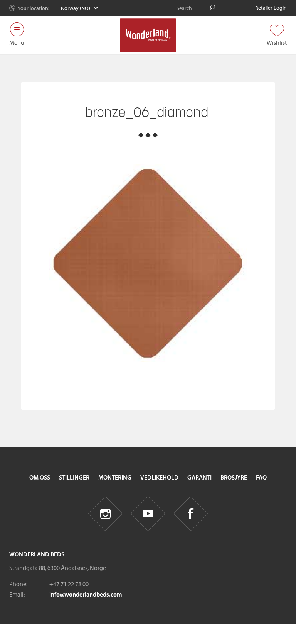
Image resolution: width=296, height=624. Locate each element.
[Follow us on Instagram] (105, 513)
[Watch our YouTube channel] (148, 513)
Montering (114, 477)
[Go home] (148, 35)
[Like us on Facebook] (191, 513)
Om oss (39, 477)
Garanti (199, 477)
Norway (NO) (75, 8)
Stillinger (74, 477)
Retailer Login (271, 7)
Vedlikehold (159, 477)
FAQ (261, 477)
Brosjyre (233, 477)
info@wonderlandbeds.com (85, 594)
